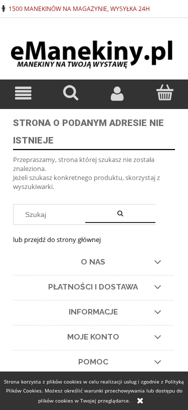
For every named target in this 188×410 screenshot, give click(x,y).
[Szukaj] (120, 214)
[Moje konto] (117, 94)
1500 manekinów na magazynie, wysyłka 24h (79, 8)
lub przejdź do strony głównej (57, 239)
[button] (23, 94)
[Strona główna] (94, 50)
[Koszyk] (164, 93)
